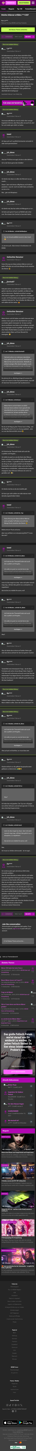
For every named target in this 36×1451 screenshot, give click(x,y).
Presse (14, 1322)
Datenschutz (18, 1304)
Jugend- (10, 1304)
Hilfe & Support (14, 1286)
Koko (14, 1392)
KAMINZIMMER (13, 1111)
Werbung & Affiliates (14, 1316)
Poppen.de (14, 1383)
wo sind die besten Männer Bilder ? (11, 1019)
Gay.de (14, 1386)
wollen (20, 1301)
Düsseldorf (14, 1344)
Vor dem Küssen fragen (16, 1104)
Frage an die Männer (7, 992)
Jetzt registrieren (18, 1072)
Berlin (14, 1332)
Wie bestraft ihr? (13, 1120)
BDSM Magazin (17, 1289)
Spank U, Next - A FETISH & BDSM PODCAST (14, 1409)
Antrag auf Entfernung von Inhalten (14, 1307)
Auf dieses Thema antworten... (14, 941)
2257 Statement (14, 1313)
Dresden (14, 1353)
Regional (14, 1330)
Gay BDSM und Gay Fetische (17, 23)
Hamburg (14, 1335)
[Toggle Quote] (4, 231)
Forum (4, 9)
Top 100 (19, 9)
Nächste (28, 36)
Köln (14, 1350)
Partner (12, 1381)
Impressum (15, 1295)
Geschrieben (14, 51)
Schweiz (14, 1359)
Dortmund (14, 1347)
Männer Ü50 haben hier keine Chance (11, 968)
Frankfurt (14, 1341)
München (14, 1338)
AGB (14, 1292)
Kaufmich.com (14, 1389)
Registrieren (24, 3)
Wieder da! (11, 3)
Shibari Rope (12, 1085)
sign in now (16, 928)
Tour (9, 1289)
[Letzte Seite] (33, 36)
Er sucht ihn (14, 1373)
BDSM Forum (14, 1367)
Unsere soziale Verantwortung (14, 1319)
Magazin (11, 9)
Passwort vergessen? (14, 1298)
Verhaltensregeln (14, 1310)
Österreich (14, 1356)
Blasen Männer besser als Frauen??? (11, 980)
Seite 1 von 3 (18, 36)
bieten (13, 1301)
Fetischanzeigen (14, 1370)
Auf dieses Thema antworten (18, 29)
